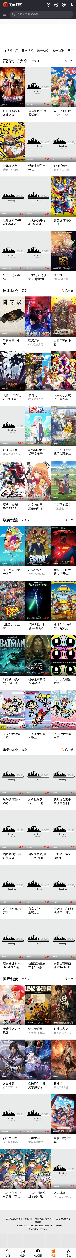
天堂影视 (10, 1219)
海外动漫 (58, 50)
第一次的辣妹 (62, 111)
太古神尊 (8, 1083)
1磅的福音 (60, 165)
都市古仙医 (10, 1138)
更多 (36, 61)
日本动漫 (27, 50)
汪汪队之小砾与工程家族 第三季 (63, 628)
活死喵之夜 (10, 165)
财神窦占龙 (61, 1028)
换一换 (67, 61)
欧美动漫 (43, 50)
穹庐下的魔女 (62, 504)
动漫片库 (10, 50)
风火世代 (59, 275)
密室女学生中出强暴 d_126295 (37, 912)
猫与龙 (32, 395)
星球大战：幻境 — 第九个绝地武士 (37, 628)
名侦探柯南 (10, 450)
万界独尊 (59, 1192)
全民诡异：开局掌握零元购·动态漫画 (37, 1087)
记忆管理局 (35, 1028)
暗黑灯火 (34, 340)
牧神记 (58, 1083)
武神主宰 (34, 1138)
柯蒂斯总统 (35, 570)
